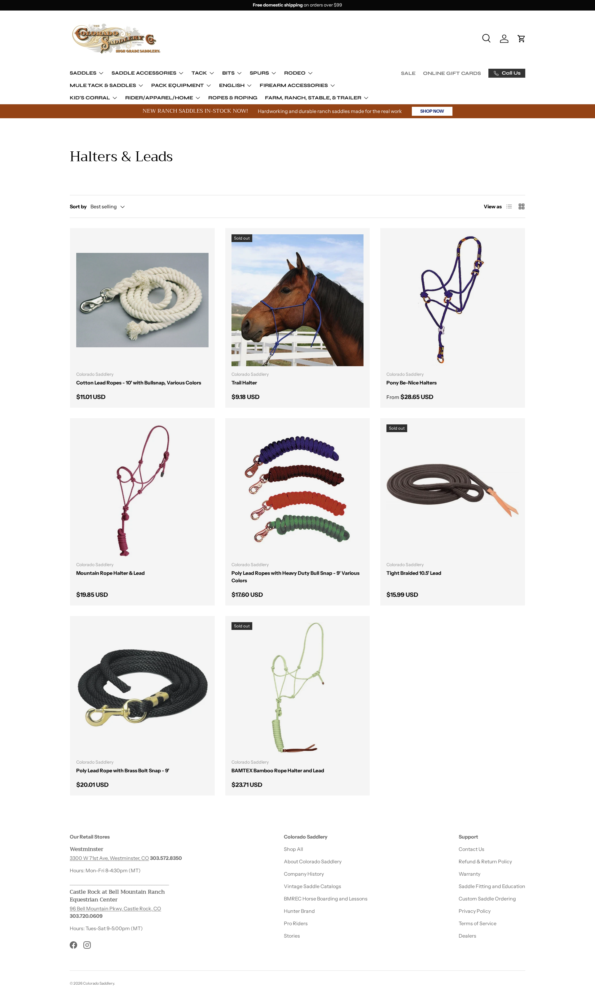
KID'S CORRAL (90, 98)
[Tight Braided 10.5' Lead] (452, 490)
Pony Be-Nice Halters (411, 382)
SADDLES (83, 73)
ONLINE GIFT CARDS (452, 73)
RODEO (295, 73)
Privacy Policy (475, 911)
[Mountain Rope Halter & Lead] (142, 490)
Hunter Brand (299, 911)
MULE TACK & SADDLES (103, 85)
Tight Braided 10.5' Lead (413, 573)
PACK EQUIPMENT (177, 85)
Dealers (467, 936)
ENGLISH (232, 85)
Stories (292, 936)
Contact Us (471, 849)
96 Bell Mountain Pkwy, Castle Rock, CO (115, 908)
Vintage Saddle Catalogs (312, 886)
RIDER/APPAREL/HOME (159, 98)
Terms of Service (477, 923)
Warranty (469, 874)
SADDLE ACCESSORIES (144, 73)
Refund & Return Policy (485, 861)
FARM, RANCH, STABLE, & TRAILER (313, 98)
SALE (408, 73)
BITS (228, 73)
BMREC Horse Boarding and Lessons (326, 898)
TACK (199, 73)
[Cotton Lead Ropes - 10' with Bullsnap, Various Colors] (142, 300)
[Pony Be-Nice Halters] (452, 300)
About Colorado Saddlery (313, 861)
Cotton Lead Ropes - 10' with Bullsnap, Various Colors (138, 382)
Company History (304, 874)
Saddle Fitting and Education (492, 886)
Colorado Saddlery (98, 983)
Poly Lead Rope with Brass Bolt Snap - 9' (122, 770)
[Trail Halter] (297, 300)
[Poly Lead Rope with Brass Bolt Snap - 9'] (142, 688)
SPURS (259, 73)
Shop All (293, 849)
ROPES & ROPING (233, 98)
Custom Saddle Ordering (487, 898)
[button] (521, 39)
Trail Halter (244, 382)
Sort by (78, 206)
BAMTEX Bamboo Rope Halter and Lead (277, 770)
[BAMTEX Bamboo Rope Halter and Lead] (297, 688)
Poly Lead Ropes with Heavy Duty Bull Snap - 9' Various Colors (295, 576)
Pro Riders (296, 923)
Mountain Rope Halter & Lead (110, 573)
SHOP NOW (432, 111)
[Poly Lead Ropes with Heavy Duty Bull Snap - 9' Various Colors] (297, 490)
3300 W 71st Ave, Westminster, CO (109, 858)
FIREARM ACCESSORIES (294, 85)
